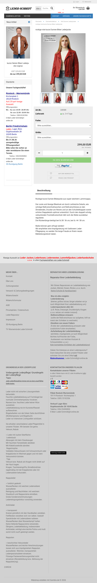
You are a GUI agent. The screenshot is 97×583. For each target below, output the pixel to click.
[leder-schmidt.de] (19, 9)
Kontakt (55, 16)
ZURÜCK (7, 567)
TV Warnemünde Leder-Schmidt (19, 329)
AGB (8, 305)
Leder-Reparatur (12, 315)
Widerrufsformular (13, 300)
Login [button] (77, 2)
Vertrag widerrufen (58, 453)
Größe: (38, 132)
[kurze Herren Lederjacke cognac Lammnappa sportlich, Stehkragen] (18, 42)
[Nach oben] (90, 582)
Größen (66, 16)
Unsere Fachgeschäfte (82, 16)
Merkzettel (87, 2)
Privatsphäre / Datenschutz (17, 310)
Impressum (10, 320)
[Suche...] (52, 8)
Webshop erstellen (38, 580)
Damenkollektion (13, 16)
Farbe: (38, 120)
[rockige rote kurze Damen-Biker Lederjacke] (63, 62)
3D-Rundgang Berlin (14, 164)
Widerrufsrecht (12, 295)
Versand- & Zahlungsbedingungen (20, 291)
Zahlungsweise (12, 286)
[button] (39, 153)
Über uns (9, 281)
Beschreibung (43, 190)
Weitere (27, 16)
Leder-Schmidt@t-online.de (76, 358)
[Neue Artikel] (29, 22)
